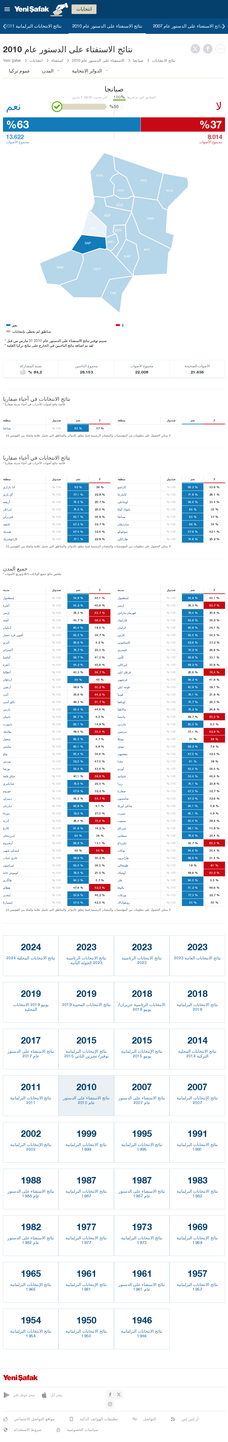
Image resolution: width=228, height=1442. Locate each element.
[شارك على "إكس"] (197, 48)
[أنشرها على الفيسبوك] (209, 48)
